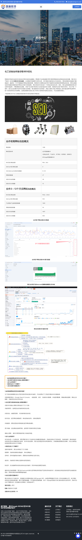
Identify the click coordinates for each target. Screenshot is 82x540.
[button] (41, 6)
